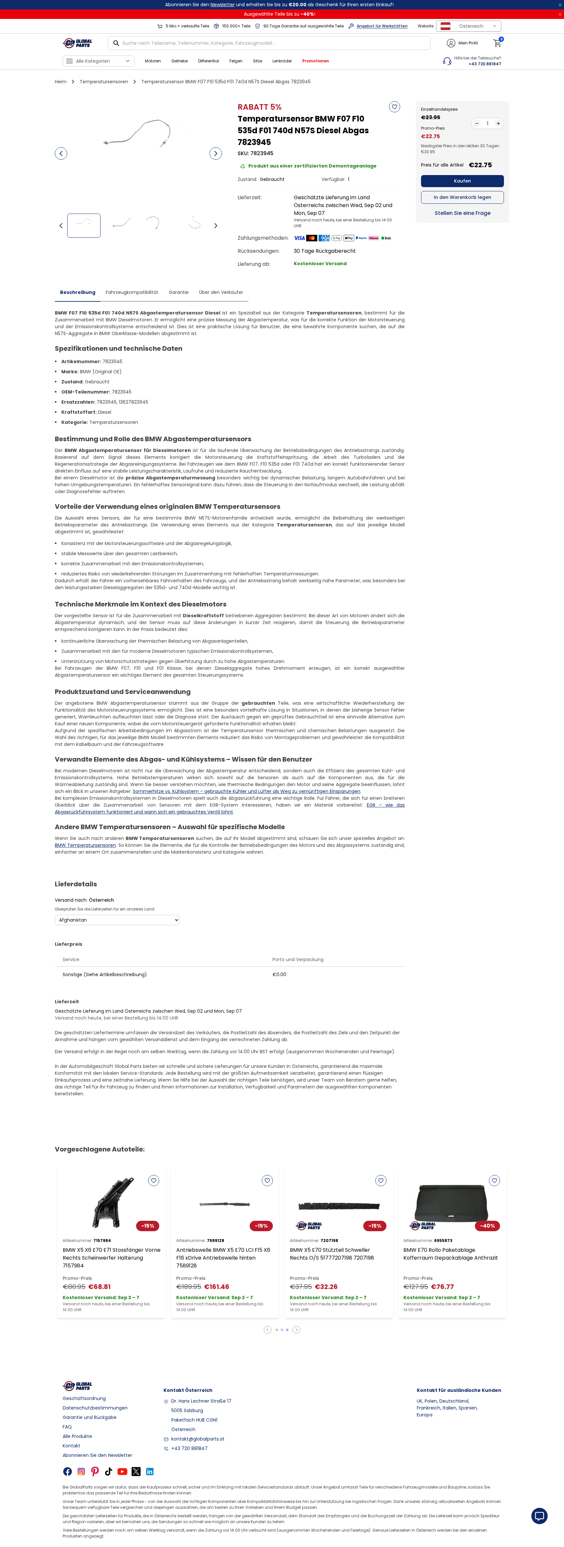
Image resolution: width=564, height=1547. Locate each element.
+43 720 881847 (189, 1448)
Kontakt (71, 1445)
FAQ (67, 1427)
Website (425, 26)
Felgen (236, 61)
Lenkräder (282, 61)
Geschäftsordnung (84, 1398)
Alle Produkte (77, 1436)
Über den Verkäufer (221, 292)
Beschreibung (77, 292)
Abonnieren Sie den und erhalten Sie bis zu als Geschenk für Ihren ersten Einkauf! (279, 4)
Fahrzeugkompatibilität (132, 292)
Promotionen (315, 61)
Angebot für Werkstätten (382, 26)
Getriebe (179, 61)
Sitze (257, 61)
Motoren (153, 61)
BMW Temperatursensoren (85, 845)
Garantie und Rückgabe (90, 1417)
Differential (208, 61)
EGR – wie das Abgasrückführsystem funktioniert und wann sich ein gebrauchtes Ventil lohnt (230, 808)
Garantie (179, 292)
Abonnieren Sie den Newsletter (97, 1455)
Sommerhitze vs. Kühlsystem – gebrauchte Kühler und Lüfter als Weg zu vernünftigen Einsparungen (246, 791)
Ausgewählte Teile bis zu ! (279, 14)
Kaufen (462, 181)
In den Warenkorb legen (462, 197)
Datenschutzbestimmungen (95, 1408)
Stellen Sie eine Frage (463, 213)
